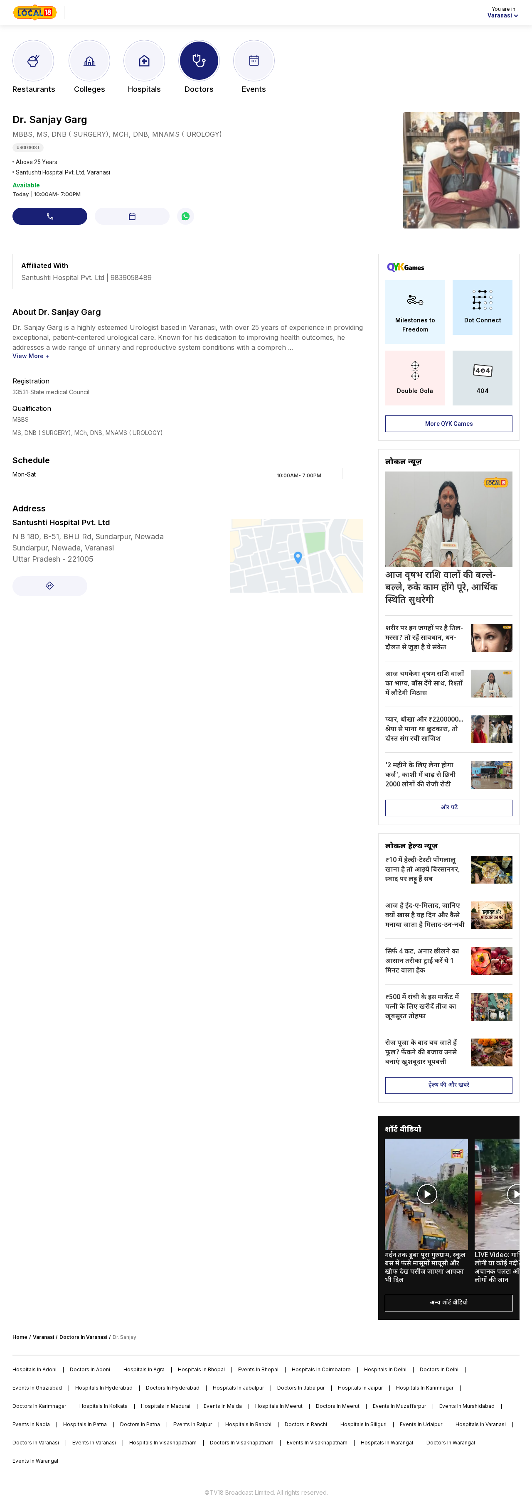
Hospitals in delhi (385, 1369)
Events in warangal (35, 1461)
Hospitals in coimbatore (321, 1369)
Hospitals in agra (144, 1369)
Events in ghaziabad (37, 1388)
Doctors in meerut (338, 1406)
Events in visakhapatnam (317, 1442)
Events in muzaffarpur (399, 1406)
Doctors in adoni (90, 1369)
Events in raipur (192, 1424)
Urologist (28, 147)
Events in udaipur (421, 1424)
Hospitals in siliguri (363, 1424)
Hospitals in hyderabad (104, 1388)
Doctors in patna (140, 1424)
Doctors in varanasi (35, 1442)
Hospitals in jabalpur (238, 1388)
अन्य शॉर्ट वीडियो (449, 1303)
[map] (50, 586)
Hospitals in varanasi (481, 1424)
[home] (34, 12)
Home (19, 1337)
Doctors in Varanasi (83, 1337)
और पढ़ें (449, 808)
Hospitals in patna (85, 1424)
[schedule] (132, 216)
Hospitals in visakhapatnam (163, 1442)
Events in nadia (31, 1424)
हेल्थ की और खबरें (449, 1085)
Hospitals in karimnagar (424, 1388)
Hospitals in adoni (34, 1369)
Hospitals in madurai (165, 1406)
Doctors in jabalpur (301, 1388)
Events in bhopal (258, 1369)
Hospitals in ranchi (248, 1424)
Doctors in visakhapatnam (241, 1442)
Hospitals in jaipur (360, 1388)
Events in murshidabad (467, 1406)
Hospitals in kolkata (103, 1406)
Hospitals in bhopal (201, 1369)
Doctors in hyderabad (173, 1388)
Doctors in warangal (450, 1442)
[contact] (49, 216)
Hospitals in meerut (279, 1406)
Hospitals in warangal (387, 1442)
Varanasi (43, 1337)
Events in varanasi (94, 1442)
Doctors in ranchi (306, 1424)
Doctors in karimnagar (39, 1406)
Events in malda (223, 1406)
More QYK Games (449, 423)
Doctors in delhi (439, 1369)
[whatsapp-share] (185, 216)
